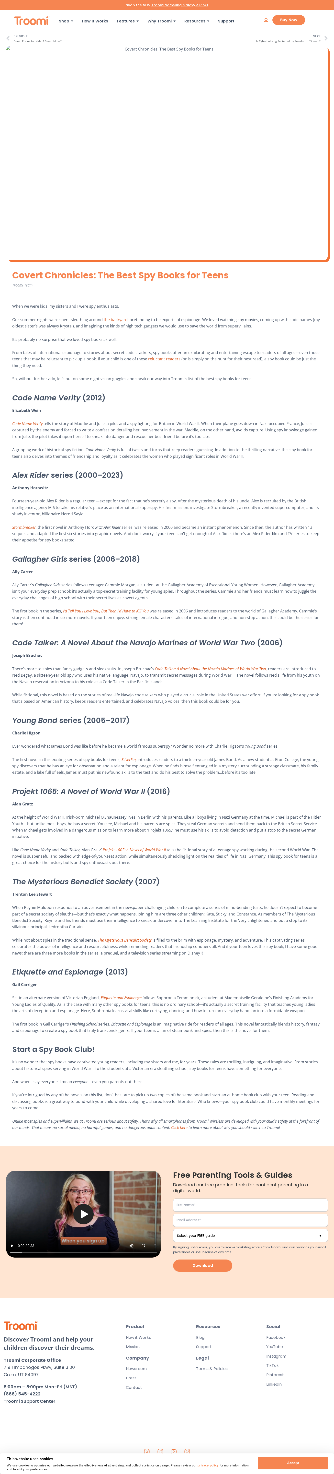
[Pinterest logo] (187, 1451)
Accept (293, 1463)
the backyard (116, 319)
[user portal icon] (265, 20)
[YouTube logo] (174, 1451)
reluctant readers (164, 359)
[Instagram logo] (147, 1451)
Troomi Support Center (29, 1401)
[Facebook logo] (160, 1451)
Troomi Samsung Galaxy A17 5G (179, 5)
